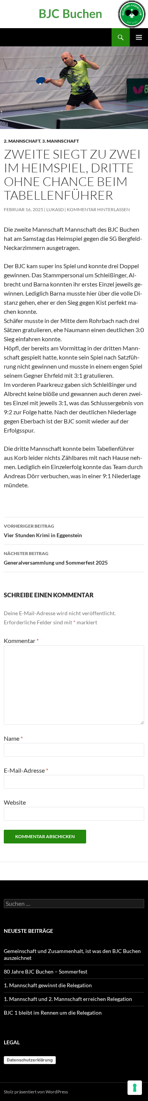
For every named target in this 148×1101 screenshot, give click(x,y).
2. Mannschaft (22, 141)
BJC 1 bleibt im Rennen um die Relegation (53, 1012)
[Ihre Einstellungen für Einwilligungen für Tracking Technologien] (135, 1087)
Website (15, 802)
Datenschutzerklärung (30, 1060)
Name (13, 738)
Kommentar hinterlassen (98, 209)
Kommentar (21, 640)
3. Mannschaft (60, 141)
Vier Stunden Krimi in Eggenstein (43, 530)
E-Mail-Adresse (26, 770)
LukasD (55, 209)
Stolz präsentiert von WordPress (36, 1092)
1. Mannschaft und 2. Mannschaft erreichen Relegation (68, 999)
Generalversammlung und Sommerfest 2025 (56, 558)
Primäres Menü (139, 37)
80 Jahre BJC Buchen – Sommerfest (45, 971)
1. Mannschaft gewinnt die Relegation (48, 985)
